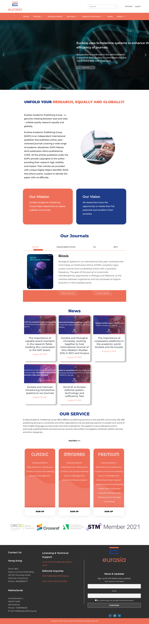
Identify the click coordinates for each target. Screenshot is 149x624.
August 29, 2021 (40, 354)
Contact (129, 6)
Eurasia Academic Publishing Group (74, 621)
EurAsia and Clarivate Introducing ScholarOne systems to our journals (39, 390)
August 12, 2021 (74, 400)
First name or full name (114, 581)
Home (26, 16)
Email (114, 591)
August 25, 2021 (74, 357)
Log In (138, 6)
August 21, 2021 (109, 351)
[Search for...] (103, 6)
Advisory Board (55, 16)
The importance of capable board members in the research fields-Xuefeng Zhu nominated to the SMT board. (40, 344)
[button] (3, 55)
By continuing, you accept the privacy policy (115, 600)
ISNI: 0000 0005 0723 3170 (54, 581)
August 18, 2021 (40, 397)
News (110, 16)
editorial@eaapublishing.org (55, 576)
